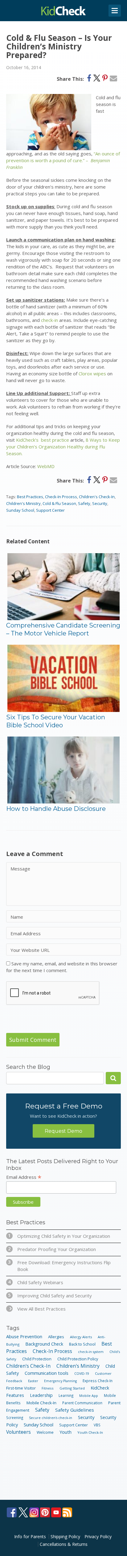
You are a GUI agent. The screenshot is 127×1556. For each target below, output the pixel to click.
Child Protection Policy (77, 1359)
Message (20, 869)
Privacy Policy (98, 1536)
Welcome (45, 1432)
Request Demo (63, 1131)
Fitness (48, 1388)
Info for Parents (30, 1536)
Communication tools (46, 1373)
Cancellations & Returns (64, 1544)
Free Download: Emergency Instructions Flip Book (59, 1265)
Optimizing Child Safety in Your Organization (59, 1236)
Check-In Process (61, 496)
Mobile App (88, 1395)
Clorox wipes (93, 373)
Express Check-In (98, 1380)
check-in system (91, 1352)
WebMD (46, 466)
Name (16, 917)
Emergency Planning (60, 1381)
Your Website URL (30, 950)
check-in (49, 320)
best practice (55, 440)
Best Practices (30, 496)
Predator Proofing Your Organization (52, 1249)
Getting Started (72, 1388)
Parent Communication (82, 1402)
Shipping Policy (65, 1536)
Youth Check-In (90, 1432)
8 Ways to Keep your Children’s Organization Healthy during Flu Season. (63, 446)
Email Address (25, 933)
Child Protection (36, 1359)
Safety (84, 503)
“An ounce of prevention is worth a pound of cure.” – (63, 160)
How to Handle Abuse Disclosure (56, 808)
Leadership (41, 1395)
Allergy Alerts (81, 1337)
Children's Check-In (97, 496)
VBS (97, 1425)
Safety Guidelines (74, 1410)
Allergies (56, 1336)
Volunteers (18, 1432)
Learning (66, 1395)
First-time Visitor (21, 1388)
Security (99, 503)
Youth (65, 1432)
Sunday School (20, 510)
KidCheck (63, 10)
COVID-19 (81, 1373)
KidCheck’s (27, 440)
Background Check (44, 1344)
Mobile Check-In (41, 1402)
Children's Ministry (23, 503)
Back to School (82, 1344)
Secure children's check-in (50, 1417)
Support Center (50, 510)
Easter (33, 1380)
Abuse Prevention (24, 1336)
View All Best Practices (41, 1309)
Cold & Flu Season (59, 503)
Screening (14, 1417)
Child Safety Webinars (35, 1282)
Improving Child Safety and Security (50, 1295)
